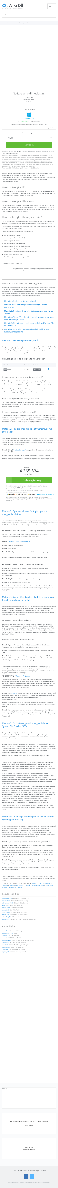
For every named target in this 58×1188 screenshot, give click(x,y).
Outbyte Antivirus (22, 676)
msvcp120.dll (6, 912)
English (34, 883)
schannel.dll (5, 942)
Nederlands (49, 885)
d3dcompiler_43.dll (7, 903)
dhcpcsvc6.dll (6, 935)
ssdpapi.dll (5, 938)
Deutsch (41, 883)
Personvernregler (12, 153)
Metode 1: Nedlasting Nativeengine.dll (20, 301)
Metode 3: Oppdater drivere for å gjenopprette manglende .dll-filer (28, 312)
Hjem (14, 1171)
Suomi (20, 887)
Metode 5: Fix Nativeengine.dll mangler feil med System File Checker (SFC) (29, 324)
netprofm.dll (5, 931)
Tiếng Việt (12, 887)
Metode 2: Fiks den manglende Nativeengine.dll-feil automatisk (25, 306)
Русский (27, 885)
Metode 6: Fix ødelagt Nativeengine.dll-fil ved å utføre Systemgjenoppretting (26, 330)
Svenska (4, 887)
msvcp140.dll (6, 901)
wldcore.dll (5, 919)
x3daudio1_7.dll (6, 917)
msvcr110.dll (5, 915)
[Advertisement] (29, 59)
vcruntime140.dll (7, 898)
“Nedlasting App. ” (19, 450)
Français (5, 885)
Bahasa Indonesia (38, 885)
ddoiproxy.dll (6, 947)
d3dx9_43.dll (6, 908)
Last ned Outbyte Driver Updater (19, 542)
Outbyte (18, 151)
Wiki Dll (4, 1089)
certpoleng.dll (6, 949)
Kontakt (43, 1171)
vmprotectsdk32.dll (7, 933)
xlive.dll (4, 905)
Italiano (12, 885)
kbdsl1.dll (5, 945)
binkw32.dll (5, 910)
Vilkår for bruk (21, 1171)
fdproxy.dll (5, 952)
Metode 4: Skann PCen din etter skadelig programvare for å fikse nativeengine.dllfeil (28, 318)
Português (19, 885)
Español (48, 883)
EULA (3, 153)
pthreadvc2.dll (6, 940)
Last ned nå (29, 145)
